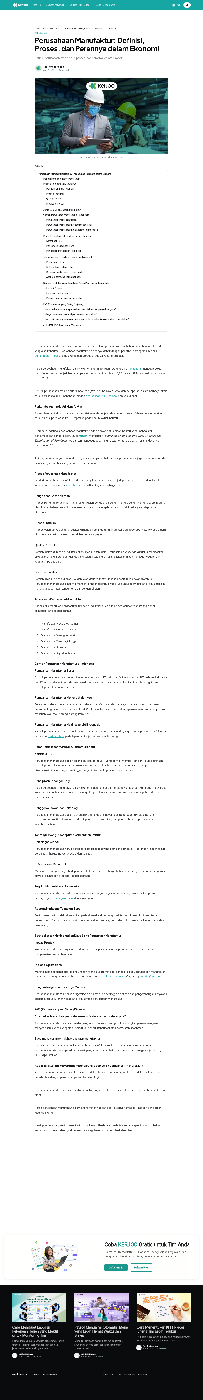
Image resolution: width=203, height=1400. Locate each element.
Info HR (37, 5)
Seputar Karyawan (55, 5)
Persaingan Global (55, 262)
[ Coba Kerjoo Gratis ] (105, 5)
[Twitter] (178, 4)
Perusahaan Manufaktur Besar (61, 219)
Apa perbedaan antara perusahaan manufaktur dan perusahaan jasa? (81, 309)
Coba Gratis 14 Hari (126, 1374)
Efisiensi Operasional (57, 293)
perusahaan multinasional (101, 396)
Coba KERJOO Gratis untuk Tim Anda (62, 325)
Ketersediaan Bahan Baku (59, 267)
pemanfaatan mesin (47, 355)
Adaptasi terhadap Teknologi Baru (63, 277)
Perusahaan (48, 28)
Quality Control (53, 198)
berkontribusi (56, 736)
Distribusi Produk (55, 203)
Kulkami (83, 436)
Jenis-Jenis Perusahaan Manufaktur (62, 210)
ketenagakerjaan (62, 898)
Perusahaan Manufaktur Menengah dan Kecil (69, 224)
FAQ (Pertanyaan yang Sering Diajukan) (63, 304)
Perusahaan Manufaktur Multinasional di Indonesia (72, 229)
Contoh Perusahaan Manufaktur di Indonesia (66, 214)
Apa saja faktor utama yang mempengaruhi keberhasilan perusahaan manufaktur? (87, 319)
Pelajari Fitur (141, 1267)
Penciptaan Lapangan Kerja (60, 246)
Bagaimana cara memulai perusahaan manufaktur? (71, 314)
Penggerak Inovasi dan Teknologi (63, 250)
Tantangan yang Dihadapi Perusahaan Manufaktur (68, 257)
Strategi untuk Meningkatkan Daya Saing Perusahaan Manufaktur (76, 283)
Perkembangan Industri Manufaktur (61, 178)
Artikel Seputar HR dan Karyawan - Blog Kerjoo (31, 1374)
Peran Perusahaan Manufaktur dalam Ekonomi (67, 236)
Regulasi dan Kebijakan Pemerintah (64, 272)
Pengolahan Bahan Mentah (60, 188)
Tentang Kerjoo (108, 1374)
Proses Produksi (55, 193)
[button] (187, 5)
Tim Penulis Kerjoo (53, 66)
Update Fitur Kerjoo (79, 5)
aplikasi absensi (113, 976)
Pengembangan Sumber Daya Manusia (66, 298)
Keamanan (142, 1374)
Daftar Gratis (116, 1267)
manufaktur (73, 485)
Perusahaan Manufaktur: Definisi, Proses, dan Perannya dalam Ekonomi (74, 173)
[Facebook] (173, 4)
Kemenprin (135, 368)
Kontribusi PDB (54, 241)
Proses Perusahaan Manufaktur (59, 183)
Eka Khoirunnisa (26, 1354)
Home (37, 29)
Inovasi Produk (54, 288)
